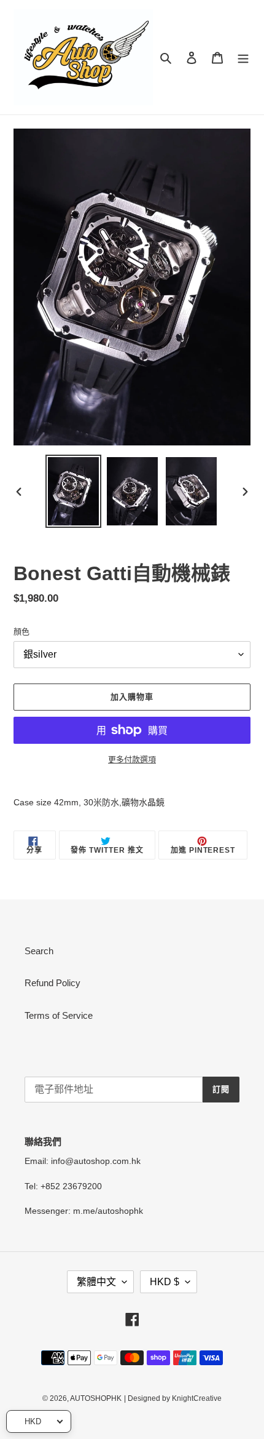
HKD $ (164, 1282)
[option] (73, 491)
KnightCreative (197, 1398)
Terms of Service (59, 1015)
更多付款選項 (132, 759)
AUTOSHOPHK (96, 1398)
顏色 (21, 631)
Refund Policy (52, 983)
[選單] (243, 57)
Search (39, 951)
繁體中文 (96, 1282)
